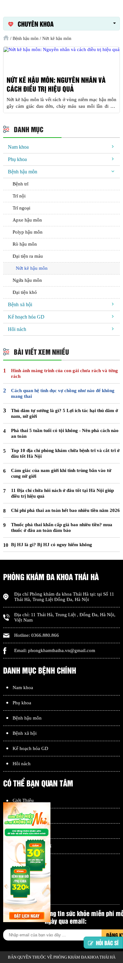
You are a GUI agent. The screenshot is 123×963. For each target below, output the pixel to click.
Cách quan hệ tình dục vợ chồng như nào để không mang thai (62, 393)
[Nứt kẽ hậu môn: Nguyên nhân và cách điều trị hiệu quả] (61, 49)
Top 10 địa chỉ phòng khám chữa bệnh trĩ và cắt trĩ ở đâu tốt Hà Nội (65, 453)
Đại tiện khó (25, 292)
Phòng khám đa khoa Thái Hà (59, 594)
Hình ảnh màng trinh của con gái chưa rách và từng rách (64, 373)
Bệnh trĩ (20, 183)
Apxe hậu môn (27, 220)
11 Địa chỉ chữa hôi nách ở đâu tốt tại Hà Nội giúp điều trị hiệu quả (62, 493)
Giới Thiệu (23, 800)
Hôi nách (17, 329)
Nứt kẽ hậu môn (32, 268)
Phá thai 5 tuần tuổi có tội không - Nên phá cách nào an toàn (65, 433)
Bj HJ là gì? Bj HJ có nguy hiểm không (51, 544)
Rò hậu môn (25, 244)
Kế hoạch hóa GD (26, 317)
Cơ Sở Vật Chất (28, 815)
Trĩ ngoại (21, 207)
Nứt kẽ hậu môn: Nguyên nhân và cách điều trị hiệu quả (56, 84)
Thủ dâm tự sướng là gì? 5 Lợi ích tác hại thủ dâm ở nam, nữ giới (64, 413)
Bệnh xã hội (20, 304)
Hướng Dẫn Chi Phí (32, 846)
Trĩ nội (19, 195)
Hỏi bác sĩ (107, 944)
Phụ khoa (17, 159)
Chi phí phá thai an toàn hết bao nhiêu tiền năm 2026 (65, 510)
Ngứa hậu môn (27, 280)
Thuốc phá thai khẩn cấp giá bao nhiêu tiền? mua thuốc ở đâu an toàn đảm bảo (61, 527)
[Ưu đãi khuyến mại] (26, 862)
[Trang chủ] (6, 37)
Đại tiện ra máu (28, 256)
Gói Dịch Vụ (25, 830)
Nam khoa (18, 147)
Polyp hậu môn (28, 232)
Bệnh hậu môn (22, 171)
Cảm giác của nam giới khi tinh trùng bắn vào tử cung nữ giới (61, 473)
